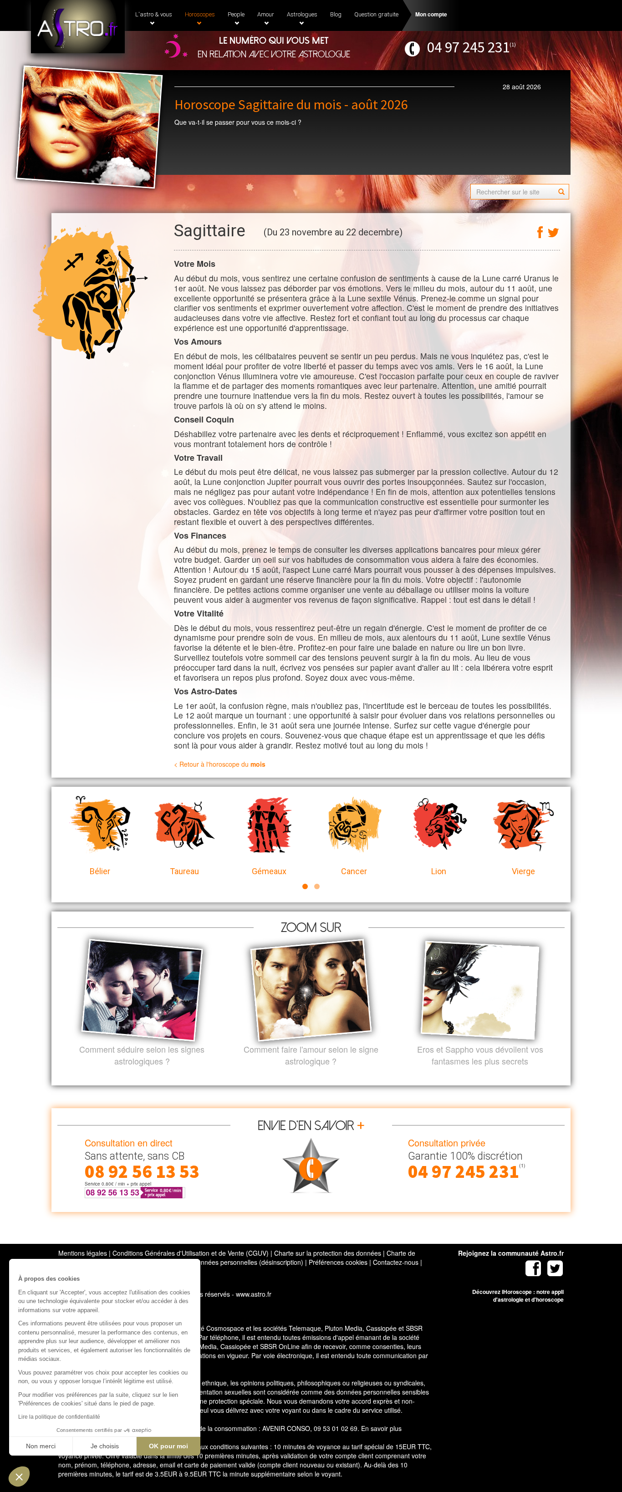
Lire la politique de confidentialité (59, 1417)
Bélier (100, 871)
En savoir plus (381, 1428)
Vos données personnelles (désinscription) (242, 1262)
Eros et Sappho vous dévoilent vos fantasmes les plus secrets (480, 1055)
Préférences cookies (338, 1262)
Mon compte (431, 14)
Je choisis (105, 1446)
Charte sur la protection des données (327, 1253)
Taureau (184, 871)
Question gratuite (376, 14)
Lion (438, 871)
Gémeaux (269, 871)
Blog (336, 14)
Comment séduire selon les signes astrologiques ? (141, 1055)
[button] (19, 1476)
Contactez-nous (395, 1262)
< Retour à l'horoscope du (219, 764)
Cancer (354, 871)
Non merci (41, 1446)
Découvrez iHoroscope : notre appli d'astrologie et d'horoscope (518, 1296)
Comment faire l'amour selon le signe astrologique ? (311, 1055)
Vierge (523, 871)
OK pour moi (168, 1446)
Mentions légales (82, 1253)
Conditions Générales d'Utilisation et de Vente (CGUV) (190, 1253)
